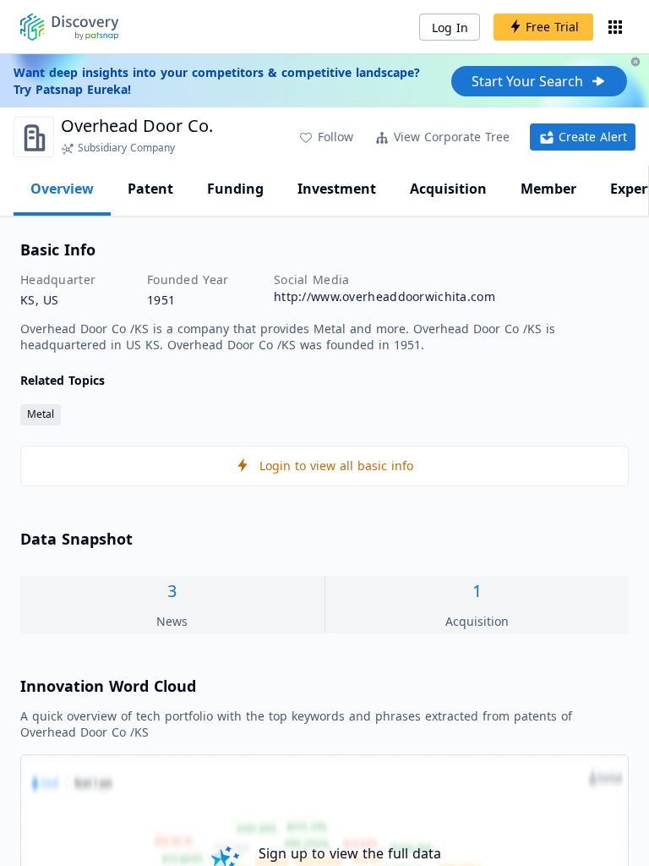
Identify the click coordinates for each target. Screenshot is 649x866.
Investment (336, 188)
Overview (62, 188)
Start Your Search (527, 81)
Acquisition (448, 188)
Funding (235, 188)
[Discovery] (69, 27)
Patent (150, 188)
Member (548, 188)
